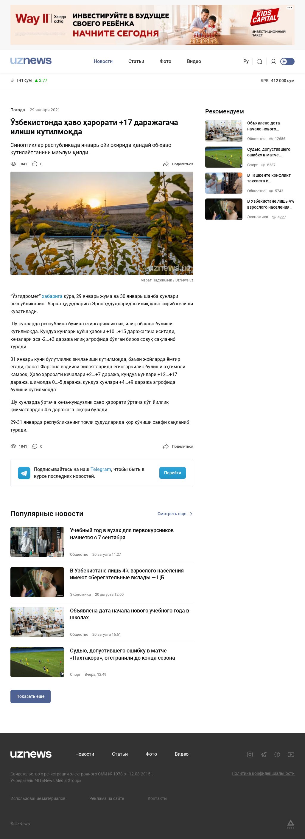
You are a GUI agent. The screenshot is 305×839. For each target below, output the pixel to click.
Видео (194, 61)
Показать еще (30, 696)
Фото (165, 61)
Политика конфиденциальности (263, 773)
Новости (103, 61)
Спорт (75, 674)
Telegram (101, 469)
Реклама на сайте (106, 798)
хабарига (52, 296)
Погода (17, 109)
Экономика (80, 594)
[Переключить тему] (287, 61)
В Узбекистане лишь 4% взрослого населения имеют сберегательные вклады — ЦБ (127, 574)
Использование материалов (38, 798)
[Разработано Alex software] (291, 824)
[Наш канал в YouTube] (291, 754)
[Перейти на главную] (31, 60)
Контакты (157, 798)
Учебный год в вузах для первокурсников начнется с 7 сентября (122, 533)
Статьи (136, 61)
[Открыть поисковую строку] (261, 61)
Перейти (172, 472)
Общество (79, 554)
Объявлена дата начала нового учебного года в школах (129, 614)
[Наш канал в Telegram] (263, 754)
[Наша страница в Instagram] (249, 754)
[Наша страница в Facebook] (277, 754)
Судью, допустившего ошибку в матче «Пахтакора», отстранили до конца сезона (122, 654)
